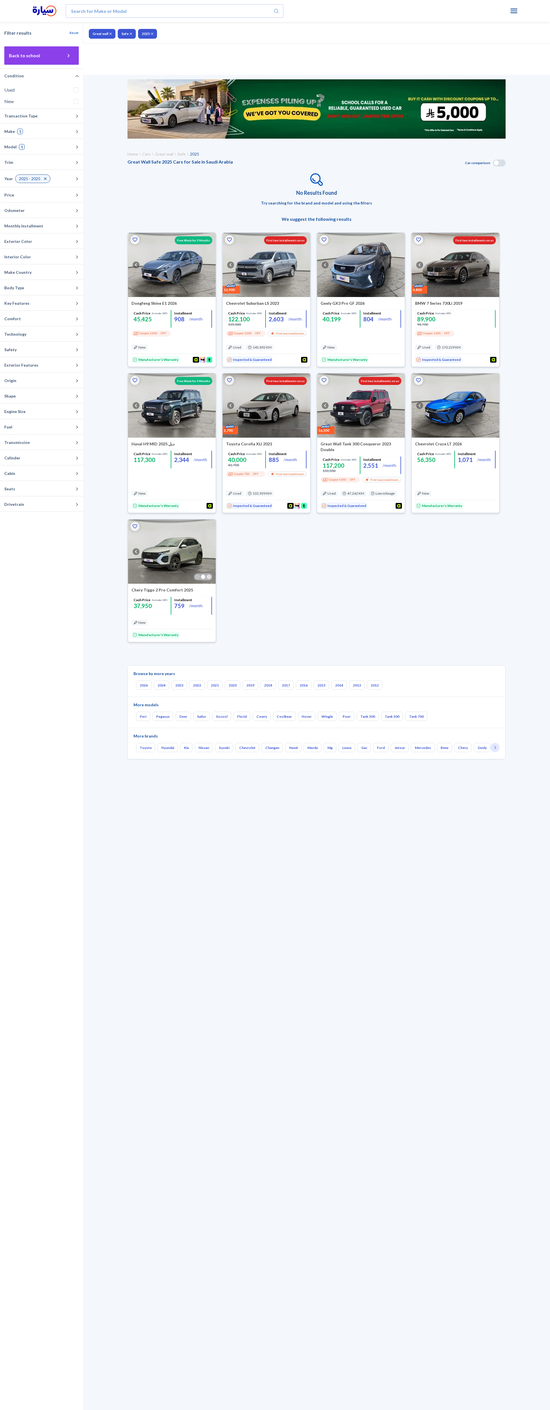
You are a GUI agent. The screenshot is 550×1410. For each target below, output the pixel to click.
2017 (286, 685)
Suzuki (224, 748)
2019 (250, 685)
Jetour (399, 748)
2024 (162, 685)
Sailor (201, 716)
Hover (307, 716)
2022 (197, 685)
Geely (482, 748)
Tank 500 (392, 716)
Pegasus (163, 716)
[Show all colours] (203, 576)
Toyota (146, 748)
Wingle (327, 716)
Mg (330, 748)
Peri (143, 716)
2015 (321, 685)
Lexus (346, 748)
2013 (357, 685)
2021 (215, 685)
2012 (375, 685)
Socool (221, 716)
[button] (135, 239)
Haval (293, 748)
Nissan (204, 748)
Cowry (261, 716)
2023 (179, 685)
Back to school (24, 55)
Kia (186, 748)
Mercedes (423, 748)
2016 (304, 685)
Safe (125, 34)
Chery (463, 748)
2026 (144, 685)
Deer (183, 716)
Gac (364, 748)
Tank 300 (367, 716)
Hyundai (167, 748)
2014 (339, 685)
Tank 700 (416, 716)
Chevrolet (247, 748)
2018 (268, 685)
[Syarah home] (44, 11)
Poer (347, 716)
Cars (146, 154)
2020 (233, 685)
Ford (381, 748)
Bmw (444, 748)
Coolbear (284, 716)
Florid (242, 716)
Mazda (312, 748)
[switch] (499, 163)
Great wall (100, 34)
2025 (146, 34)
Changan (272, 748)
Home (132, 154)
